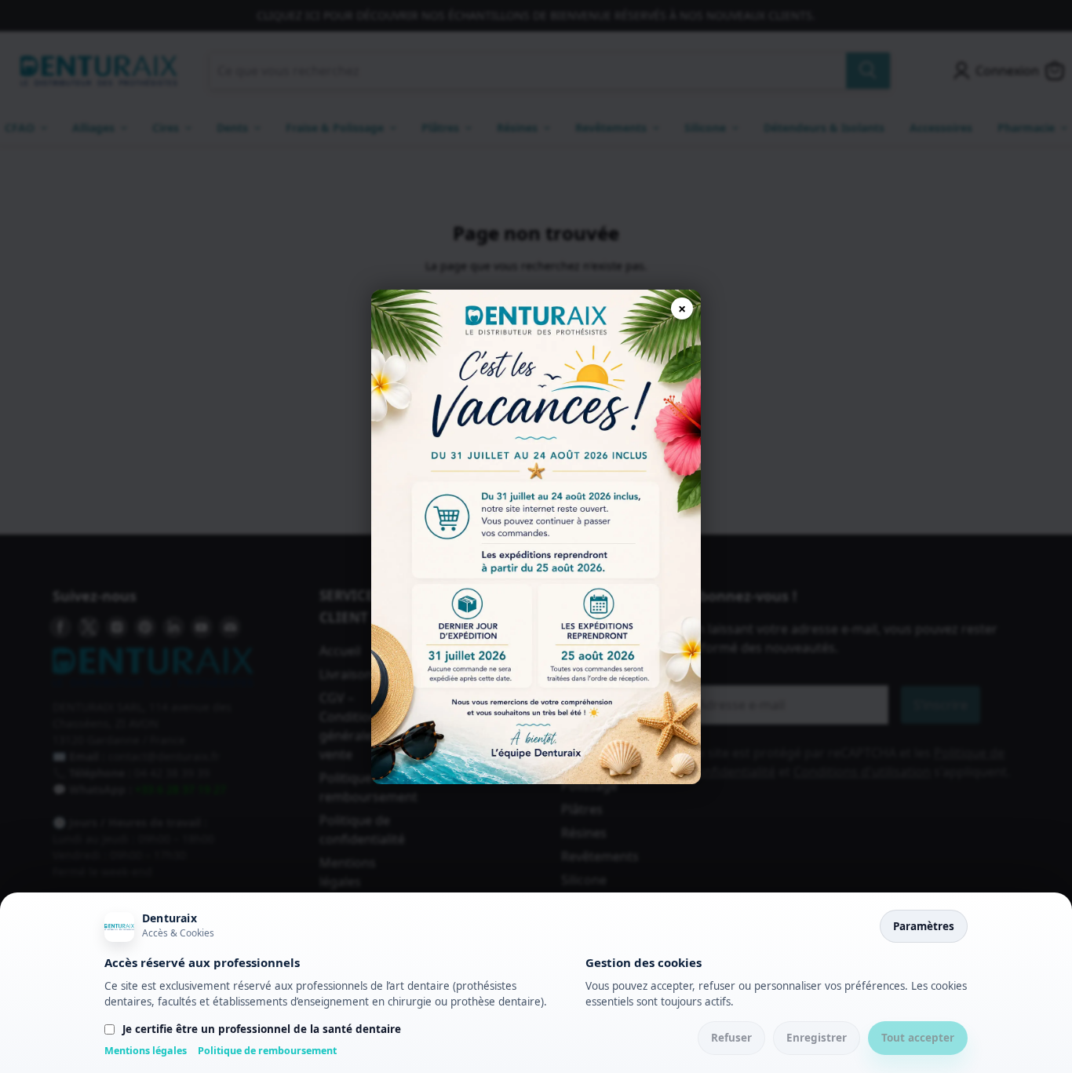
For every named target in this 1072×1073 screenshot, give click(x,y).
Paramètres (923, 926)
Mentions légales (145, 1050)
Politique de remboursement (267, 1050)
